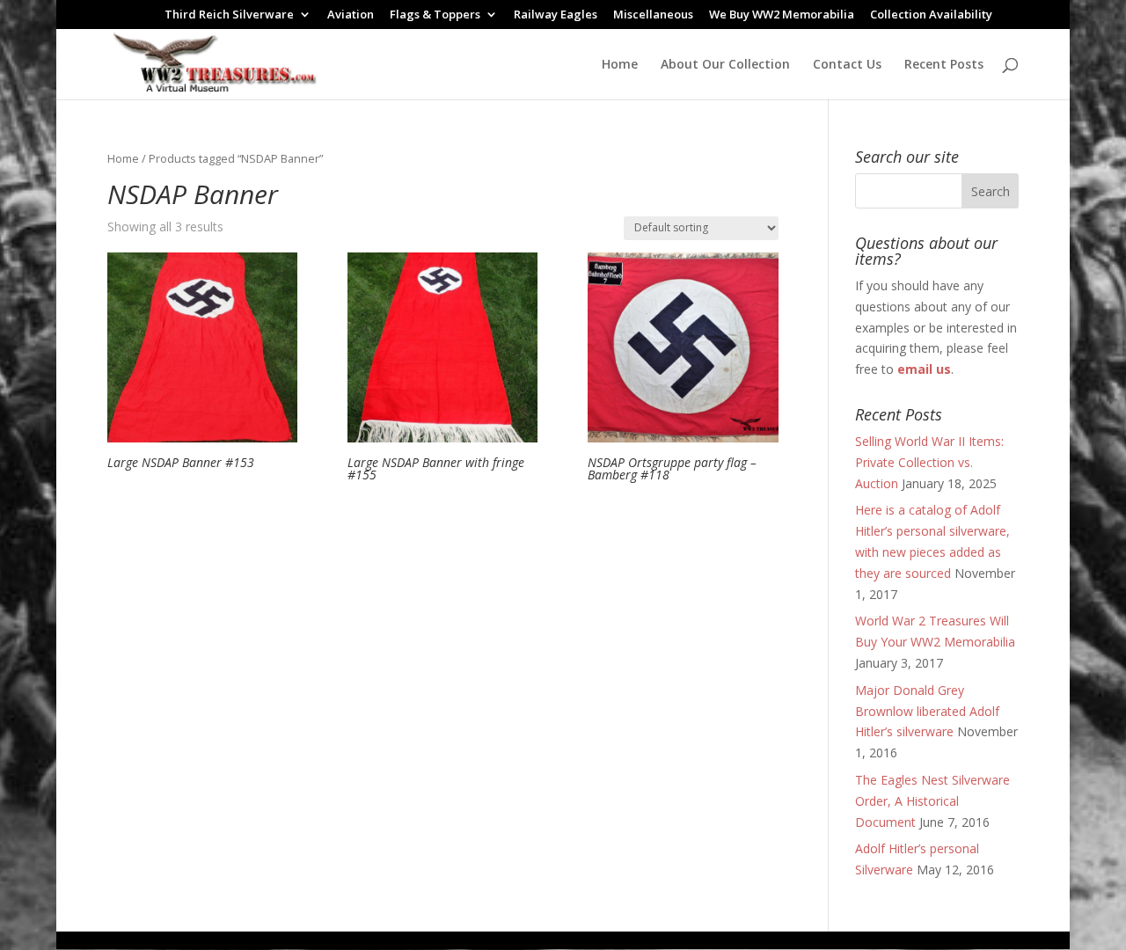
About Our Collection (725, 65)
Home (620, 65)
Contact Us (847, 65)
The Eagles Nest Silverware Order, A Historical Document (932, 800)
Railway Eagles (555, 15)
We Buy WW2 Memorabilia (781, 15)
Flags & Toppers (435, 15)
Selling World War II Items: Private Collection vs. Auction (929, 462)
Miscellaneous (653, 15)
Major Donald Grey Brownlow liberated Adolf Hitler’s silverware (927, 711)
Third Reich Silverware (229, 15)
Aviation (350, 15)
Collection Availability (931, 15)
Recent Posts (943, 65)
